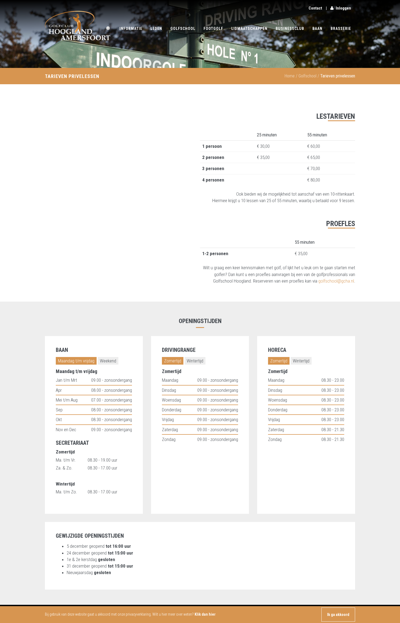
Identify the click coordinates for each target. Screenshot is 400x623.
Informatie (130, 28)
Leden (156, 28)
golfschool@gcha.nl (336, 281)
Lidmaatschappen (249, 28)
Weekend (108, 361)
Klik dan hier (205, 614)
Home (289, 76)
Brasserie (341, 28)
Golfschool (182, 28)
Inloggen (343, 8)
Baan (317, 28)
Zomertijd (172, 361)
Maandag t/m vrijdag (76, 361)
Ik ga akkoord (338, 614)
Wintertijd (195, 361)
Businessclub (290, 28)
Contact (315, 8)
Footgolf (213, 28)
